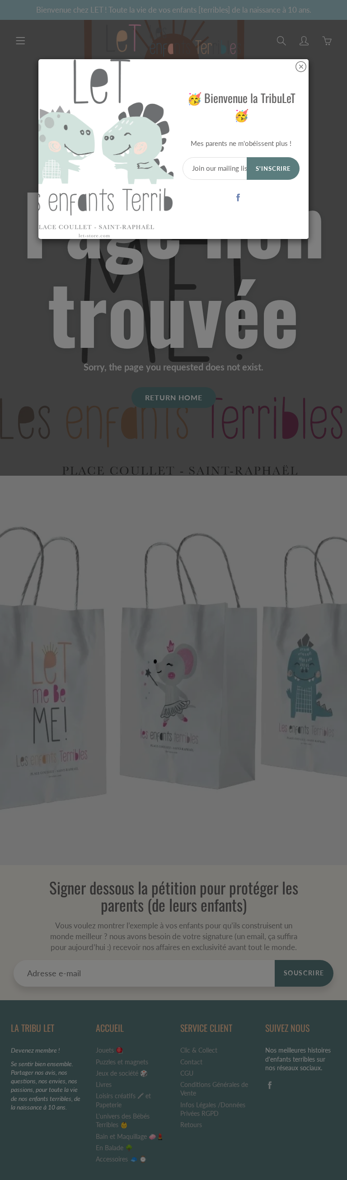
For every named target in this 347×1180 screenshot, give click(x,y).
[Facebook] (238, 198)
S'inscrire (273, 168)
